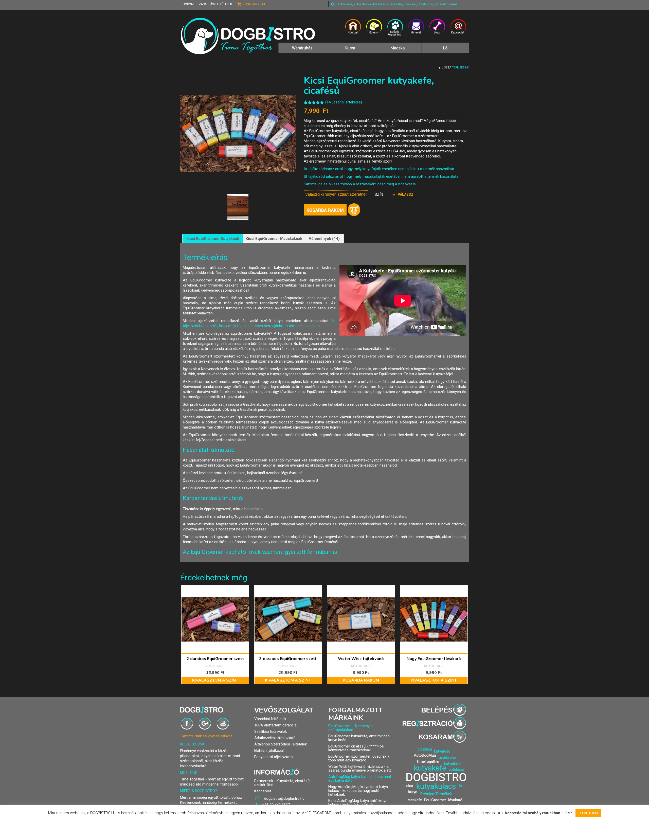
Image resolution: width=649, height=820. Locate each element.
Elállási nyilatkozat (269, 750)
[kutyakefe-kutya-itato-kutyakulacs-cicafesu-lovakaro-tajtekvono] (302, 50)
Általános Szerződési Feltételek (280, 744)
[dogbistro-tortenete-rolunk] (374, 30)
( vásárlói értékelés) (343, 102)
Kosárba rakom (332, 209)
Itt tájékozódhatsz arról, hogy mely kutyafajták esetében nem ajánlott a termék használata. (379, 169)
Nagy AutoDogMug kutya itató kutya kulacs (358, 789)
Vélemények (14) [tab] (324, 238)
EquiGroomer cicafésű (347, 746)
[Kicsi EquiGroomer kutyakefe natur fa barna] (238, 207)
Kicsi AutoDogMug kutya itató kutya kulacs (357, 802)
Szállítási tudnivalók (270, 731)
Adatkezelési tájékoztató (275, 738)
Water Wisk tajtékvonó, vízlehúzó (355, 766)
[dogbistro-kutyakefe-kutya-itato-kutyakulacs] (353, 30)
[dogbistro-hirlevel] (416, 30)
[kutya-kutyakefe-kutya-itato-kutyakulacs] (350, 50)
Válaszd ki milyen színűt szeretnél (336, 194)
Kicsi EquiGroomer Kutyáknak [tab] (212, 238)
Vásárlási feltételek (215, 4)
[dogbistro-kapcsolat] (458, 30)
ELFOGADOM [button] (588, 813)
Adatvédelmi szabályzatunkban (532, 813)
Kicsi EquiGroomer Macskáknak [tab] (274, 238)
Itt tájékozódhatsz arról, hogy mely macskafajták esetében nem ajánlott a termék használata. (381, 176)
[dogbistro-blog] (437, 30)
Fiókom (188, 4)
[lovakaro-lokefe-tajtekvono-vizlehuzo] (445, 50)
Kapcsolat (262, 791)
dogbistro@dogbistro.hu (283, 798)
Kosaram (253, 4)
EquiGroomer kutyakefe (347, 736)
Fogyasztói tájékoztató (273, 757)
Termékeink (460, 67)
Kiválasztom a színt (215, 680)
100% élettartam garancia (275, 725)
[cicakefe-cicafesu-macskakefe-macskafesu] (397, 50)
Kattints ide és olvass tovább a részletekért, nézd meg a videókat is (360, 184)
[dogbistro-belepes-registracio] (395, 30)
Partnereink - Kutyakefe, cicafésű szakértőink (282, 783)
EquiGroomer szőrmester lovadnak (357, 756)
